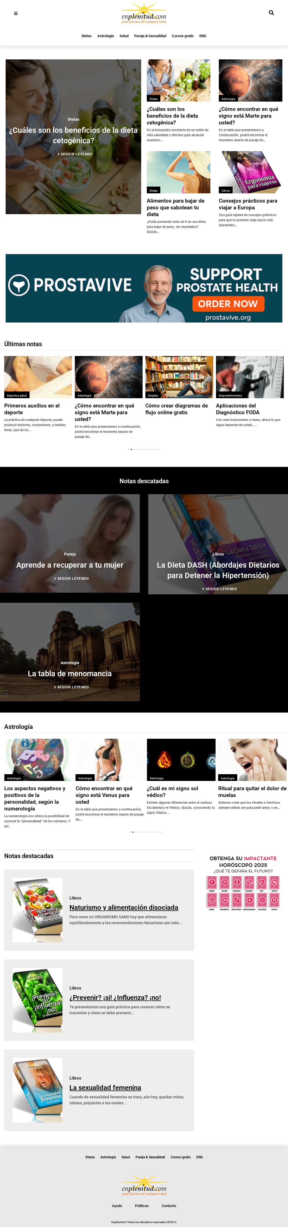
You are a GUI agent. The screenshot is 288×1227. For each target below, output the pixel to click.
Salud (124, 36)
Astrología (105, 36)
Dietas (87, 36)
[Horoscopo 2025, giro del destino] (243, 910)
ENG (202, 36)
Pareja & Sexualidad (150, 36)
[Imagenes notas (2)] (144, 321)
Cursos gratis (183, 36)
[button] (128, 449)
